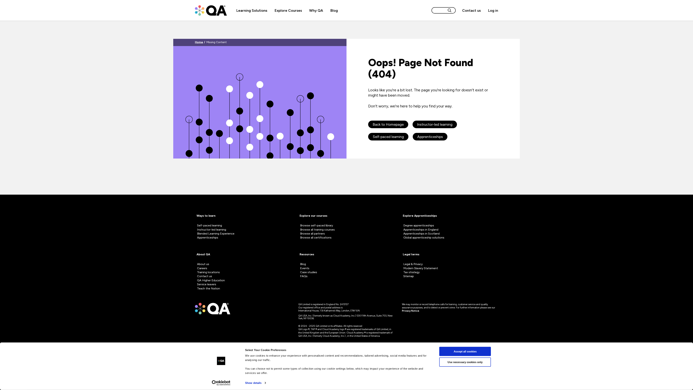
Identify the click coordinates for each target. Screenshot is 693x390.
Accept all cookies (465, 351)
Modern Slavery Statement (420, 268)
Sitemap (408, 276)
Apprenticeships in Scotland (421, 233)
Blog (334, 10)
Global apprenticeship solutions (423, 237)
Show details (253, 382)
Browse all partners (312, 233)
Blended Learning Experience (215, 233)
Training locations (208, 272)
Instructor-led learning (434, 124)
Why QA (316, 10)
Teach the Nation (208, 288)
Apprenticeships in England (420, 229)
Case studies (308, 272)
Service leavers (206, 284)
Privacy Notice (410, 310)
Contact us (471, 10)
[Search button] (449, 10)
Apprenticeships (430, 137)
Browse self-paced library (316, 225)
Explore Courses (288, 10)
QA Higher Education (211, 280)
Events (304, 268)
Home (199, 42)
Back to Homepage (388, 124)
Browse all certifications (316, 237)
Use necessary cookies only (465, 361)
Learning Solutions (251, 10)
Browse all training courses (317, 229)
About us (203, 264)
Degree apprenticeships (418, 225)
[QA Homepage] (211, 10)
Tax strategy (411, 272)
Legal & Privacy (413, 264)
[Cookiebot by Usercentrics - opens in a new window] (221, 383)
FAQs (304, 276)
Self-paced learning (388, 137)
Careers (202, 268)
